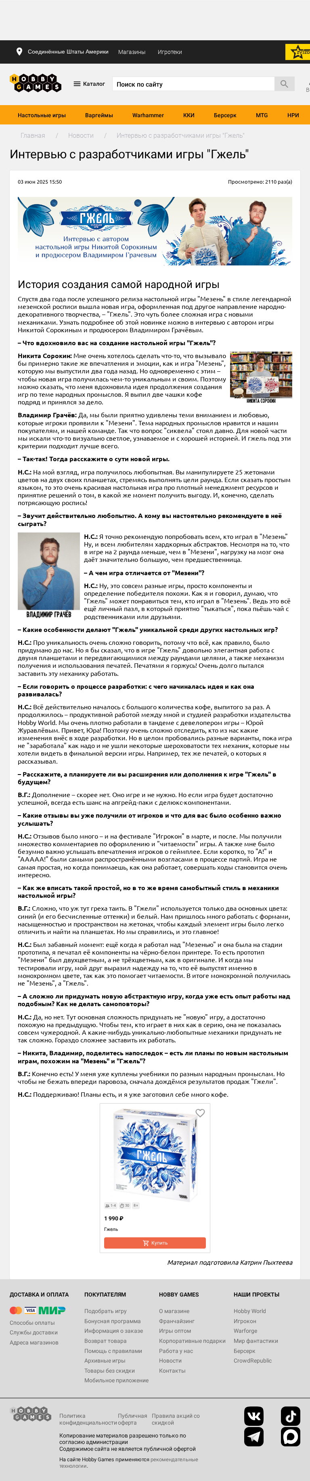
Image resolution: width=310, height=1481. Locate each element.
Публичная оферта (132, 1419)
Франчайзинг (177, 1321)
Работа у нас (176, 1351)
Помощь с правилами (113, 1351)
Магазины (132, 52)
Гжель (111, 1229)
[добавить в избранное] (200, 1113)
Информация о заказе (113, 1331)
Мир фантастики (256, 1341)
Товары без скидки (109, 1370)
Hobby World (250, 1311)
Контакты (172, 1370)
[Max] (290, 1436)
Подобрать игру (105, 1311)
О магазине (174, 1311)
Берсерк (225, 115)
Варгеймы (99, 115)
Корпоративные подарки (192, 1341)
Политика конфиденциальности (88, 1419)
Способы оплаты (32, 1322)
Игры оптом (175, 1331)
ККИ (189, 115)
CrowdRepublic (253, 1360)
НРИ (293, 115)
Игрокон (245, 1321)
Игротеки (170, 52)
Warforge (245, 1331)
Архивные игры (105, 1360)
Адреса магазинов (34, 1342)
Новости (170, 1360)
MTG (262, 115)
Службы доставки (34, 1332)
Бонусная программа (112, 1321)
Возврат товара (105, 1341)
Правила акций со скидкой (176, 1419)
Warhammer (148, 115)
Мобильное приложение (116, 1380)
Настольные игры (42, 115)
